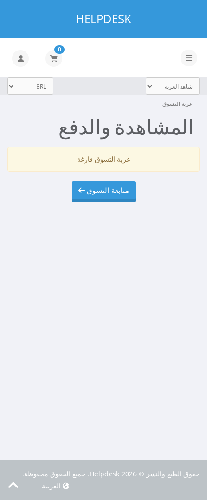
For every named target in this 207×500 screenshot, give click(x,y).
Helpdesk (103, 18)
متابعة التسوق (107, 190)
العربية (52, 485)
